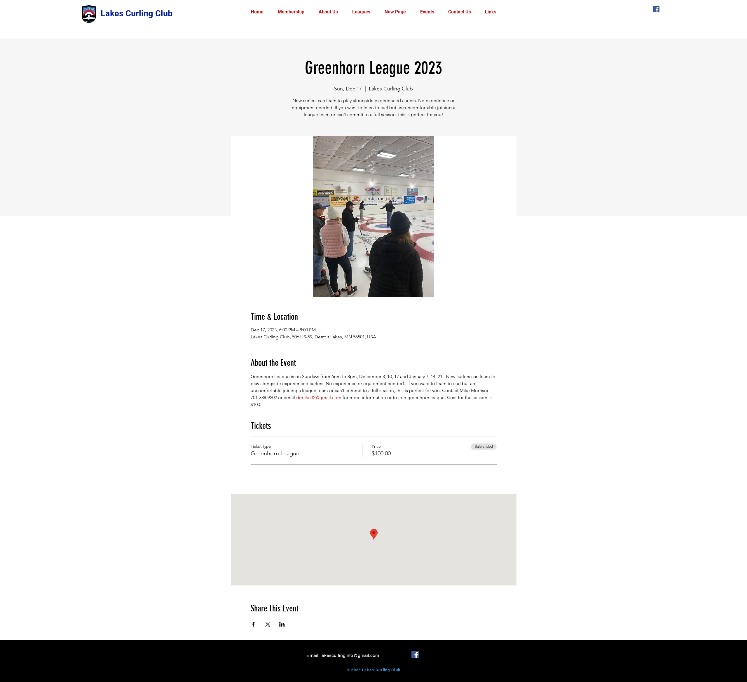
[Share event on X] (267, 624)
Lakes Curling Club (136, 13)
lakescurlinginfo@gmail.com (349, 655)
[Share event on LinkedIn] (282, 624)
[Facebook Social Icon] (656, 9)
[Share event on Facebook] (253, 624)
